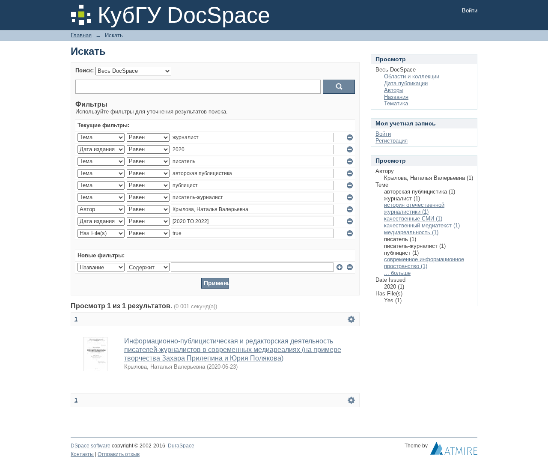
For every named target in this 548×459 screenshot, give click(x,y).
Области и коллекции (411, 76)
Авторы (393, 90)
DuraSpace (181, 446)
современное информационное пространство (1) (424, 262)
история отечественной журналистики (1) (414, 208)
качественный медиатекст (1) (422, 225)
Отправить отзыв (119, 454)
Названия (396, 97)
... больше (397, 273)
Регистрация (391, 140)
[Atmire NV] (453, 450)
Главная (81, 35)
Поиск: (84, 70)
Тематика (396, 103)
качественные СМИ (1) (413, 218)
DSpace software (90, 446)
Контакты (82, 454)
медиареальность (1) (411, 232)
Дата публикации (406, 83)
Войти (469, 10)
